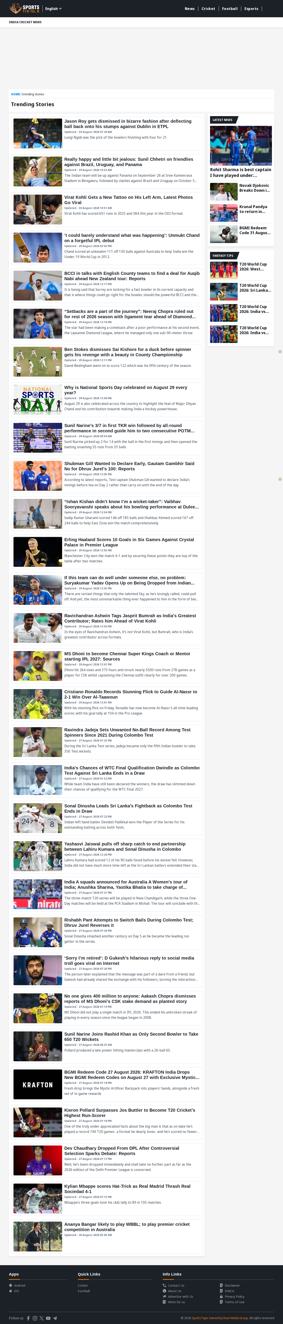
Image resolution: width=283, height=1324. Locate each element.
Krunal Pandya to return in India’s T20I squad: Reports (254, 209)
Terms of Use (235, 1302)
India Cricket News (25, 22)
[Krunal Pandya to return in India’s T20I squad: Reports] (224, 213)
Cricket (208, 8)
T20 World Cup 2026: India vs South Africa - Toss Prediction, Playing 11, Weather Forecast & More (255, 330)
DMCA (229, 1291)
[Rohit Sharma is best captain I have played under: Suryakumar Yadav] (241, 146)
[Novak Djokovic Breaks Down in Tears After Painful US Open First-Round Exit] (224, 192)
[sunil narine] (106, 438)
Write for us (176, 1302)
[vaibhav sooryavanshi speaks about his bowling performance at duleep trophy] (106, 514)
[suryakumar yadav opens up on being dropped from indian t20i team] (106, 590)
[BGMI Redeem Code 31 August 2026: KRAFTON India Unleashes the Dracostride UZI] (224, 234)
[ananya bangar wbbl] (106, 1236)
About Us (175, 1291)
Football (230, 8)
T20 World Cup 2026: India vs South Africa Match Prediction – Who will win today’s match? (255, 309)
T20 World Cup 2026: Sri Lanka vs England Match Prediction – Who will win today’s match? (255, 288)
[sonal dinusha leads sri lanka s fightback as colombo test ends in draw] (106, 818)
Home (15, 94)
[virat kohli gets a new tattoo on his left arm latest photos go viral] (106, 209)
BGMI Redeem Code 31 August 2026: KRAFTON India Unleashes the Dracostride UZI (254, 230)
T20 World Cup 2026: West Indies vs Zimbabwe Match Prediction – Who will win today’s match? (255, 266)
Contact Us (176, 1285)
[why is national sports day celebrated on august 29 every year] (106, 400)
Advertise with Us (180, 1296)
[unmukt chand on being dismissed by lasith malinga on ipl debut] (106, 247)
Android (19, 1285)
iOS (16, 1291)
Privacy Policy (234, 1296)
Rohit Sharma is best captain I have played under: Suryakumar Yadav (240, 172)
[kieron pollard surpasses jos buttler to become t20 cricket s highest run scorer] (106, 1122)
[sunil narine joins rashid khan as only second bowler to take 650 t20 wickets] (106, 1046)
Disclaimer (232, 1285)
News (190, 8)
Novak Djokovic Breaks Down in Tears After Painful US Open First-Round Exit (254, 188)
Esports (251, 8)
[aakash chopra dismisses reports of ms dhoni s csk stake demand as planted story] (106, 1008)
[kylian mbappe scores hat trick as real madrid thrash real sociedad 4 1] (106, 1198)
